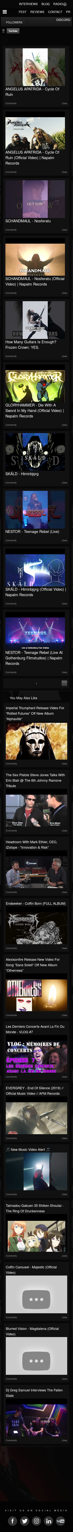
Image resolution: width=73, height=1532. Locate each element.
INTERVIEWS (28, 4)
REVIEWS (37, 12)
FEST (23, 12)
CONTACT (55, 12)
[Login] (65, 4)
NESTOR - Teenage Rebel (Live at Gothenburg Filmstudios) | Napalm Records (34, 658)
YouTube (13, 31)
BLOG (46, 4)
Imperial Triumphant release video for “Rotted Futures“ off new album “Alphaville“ (35, 713)
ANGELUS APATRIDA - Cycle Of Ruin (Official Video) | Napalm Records (32, 157)
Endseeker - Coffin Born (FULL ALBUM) (36, 903)
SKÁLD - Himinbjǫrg (22, 473)
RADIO (58, 4)
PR (68, 12)
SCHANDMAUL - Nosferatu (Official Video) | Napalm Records (34, 281)
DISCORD (63, 20)
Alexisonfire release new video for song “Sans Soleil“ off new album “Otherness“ (33, 965)
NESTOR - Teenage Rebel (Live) (32, 531)
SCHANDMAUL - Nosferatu (28, 220)
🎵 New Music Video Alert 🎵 (28, 1149)
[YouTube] (4, 41)
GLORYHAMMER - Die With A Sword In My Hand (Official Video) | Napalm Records (34, 410)
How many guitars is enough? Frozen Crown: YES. (30, 344)
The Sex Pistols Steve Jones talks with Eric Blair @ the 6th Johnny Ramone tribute (35, 780)
